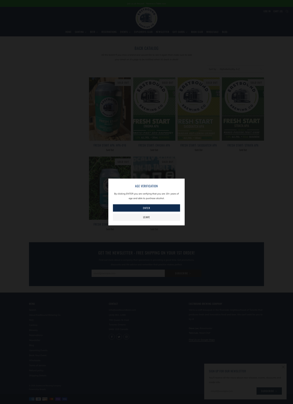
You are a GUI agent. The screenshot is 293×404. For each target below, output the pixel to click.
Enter (146, 208)
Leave (146, 217)
